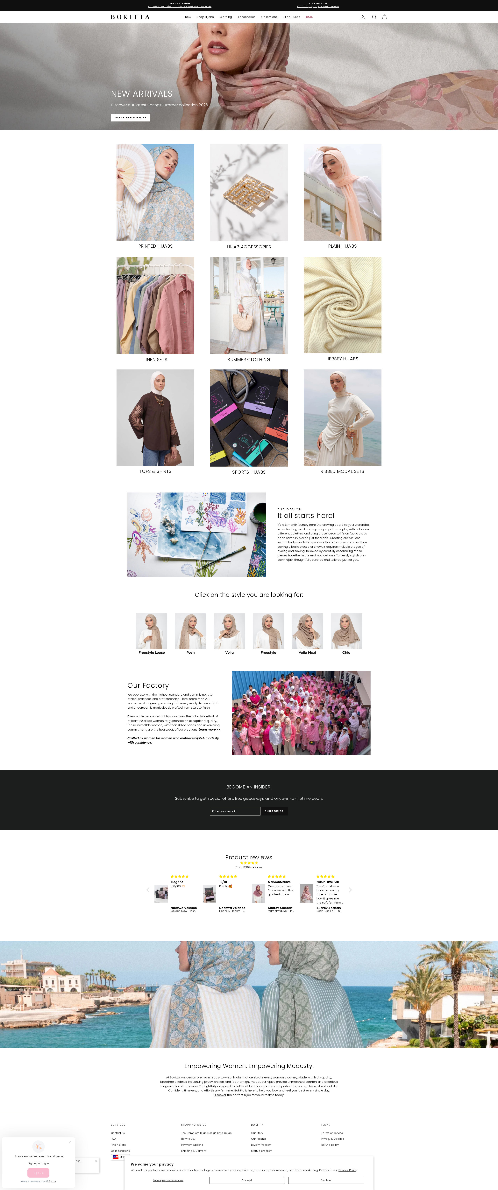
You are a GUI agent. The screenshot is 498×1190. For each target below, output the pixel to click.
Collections (269, 17)
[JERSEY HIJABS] (342, 305)
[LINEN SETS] (155, 305)
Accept (247, 1180)
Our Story (257, 1133)
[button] (149, 889)
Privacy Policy (347, 1170)
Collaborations (120, 1151)
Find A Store (118, 1145)
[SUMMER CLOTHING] (249, 305)
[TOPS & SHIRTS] (155, 417)
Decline (326, 1180)
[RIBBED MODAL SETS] (342, 417)
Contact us (118, 1133)
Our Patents (258, 1139)
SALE (309, 17)
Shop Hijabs (205, 17)
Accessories (246, 17)
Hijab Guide (291, 17)
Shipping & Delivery (193, 1151)
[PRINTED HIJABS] (155, 192)
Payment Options (192, 1145)
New (188, 17)
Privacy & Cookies (332, 1139)
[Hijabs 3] (151, 635)
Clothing (226, 17)
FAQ (113, 1139)
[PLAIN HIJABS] (342, 192)
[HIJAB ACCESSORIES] (249, 192)
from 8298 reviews (249, 867)
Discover (220, 1095)
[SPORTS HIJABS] (249, 418)
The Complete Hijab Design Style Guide (206, 1133)
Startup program (262, 1151)
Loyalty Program (261, 1145)
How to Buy (188, 1139)
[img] (249, 863)
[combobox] (120, 1157)
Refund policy (330, 1145)
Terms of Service (332, 1133)
